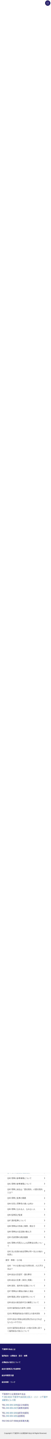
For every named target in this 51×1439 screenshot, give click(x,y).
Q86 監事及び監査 (14, 1215)
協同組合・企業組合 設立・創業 (14, 1356)
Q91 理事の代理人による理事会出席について (24, 1244)
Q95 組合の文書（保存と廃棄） (20, 1280)
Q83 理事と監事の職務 (16, 1198)
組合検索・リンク (8, 1382)
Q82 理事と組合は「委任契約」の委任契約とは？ (24, 1190)
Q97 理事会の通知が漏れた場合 (20, 1291)
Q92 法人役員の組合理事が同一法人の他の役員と (24, 1253)
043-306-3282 (11, 1413)
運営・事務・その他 (13, 1260)
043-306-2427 (12, 1408)
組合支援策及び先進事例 (11, 1369)
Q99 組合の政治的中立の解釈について (23, 1302)
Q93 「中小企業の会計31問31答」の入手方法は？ (25, 1267)
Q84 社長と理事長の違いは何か (20, 1204)
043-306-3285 (12, 1405)
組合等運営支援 (8, 1375)
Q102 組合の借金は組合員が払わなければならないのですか (24, 1320)
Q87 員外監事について (16, 1220)
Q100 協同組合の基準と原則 (19, 1308)
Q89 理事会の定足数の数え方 (19, 1232)
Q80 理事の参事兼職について (19, 1178)
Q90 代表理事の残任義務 (17, 1237)
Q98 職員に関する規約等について (21, 1297)
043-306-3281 (12, 1416)
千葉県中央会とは (8, 1349)
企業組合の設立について (11, 1362)
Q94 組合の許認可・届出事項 (19, 1274)
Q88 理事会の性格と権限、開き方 (21, 1226)
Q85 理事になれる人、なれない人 (21, 1209)
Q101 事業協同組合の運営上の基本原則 (23, 1313)
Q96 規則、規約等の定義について (21, 1286)
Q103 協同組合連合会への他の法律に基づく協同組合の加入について (24, 1329)
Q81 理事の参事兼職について (19, 1184)
